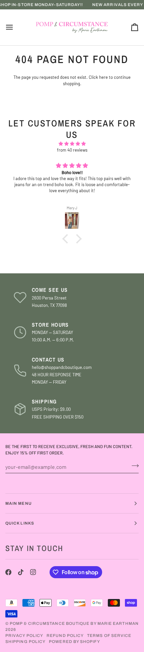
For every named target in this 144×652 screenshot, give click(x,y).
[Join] (133, 465)
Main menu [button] (18, 503)
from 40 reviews (72, 150)
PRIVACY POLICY (24, 635)
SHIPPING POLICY (25, 641)
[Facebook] (8, 572)
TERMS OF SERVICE (109, 635)
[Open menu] (15, 27)
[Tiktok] (20, 572)
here (103, 77)
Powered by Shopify (74, 641)
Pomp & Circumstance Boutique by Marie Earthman (74, 623)
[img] (72, 144)
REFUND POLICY (65, 635)
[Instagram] (33, 572)
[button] (67, 238)
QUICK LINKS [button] (19, 523)
